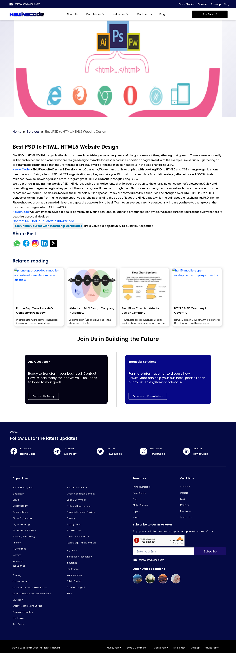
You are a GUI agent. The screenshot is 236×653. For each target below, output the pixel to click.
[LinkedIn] (186, 451)
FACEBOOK (25, 448)
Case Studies (187, 4)
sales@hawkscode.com (27, 4)
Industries (119, 14)
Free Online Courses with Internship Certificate (47, 226)
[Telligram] (57, 451)
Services (33, 131)
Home (17, 131)
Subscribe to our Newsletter (152, 525)
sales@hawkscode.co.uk (163, 382)
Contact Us (144, 14)
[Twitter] (100, 451)
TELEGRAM (68, 448)
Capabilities (93, 14)
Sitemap (216, 4)
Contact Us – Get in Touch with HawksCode (43, 221)
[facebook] (14, 451)
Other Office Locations (149, 569)
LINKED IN (197, 448)
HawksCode (21, 169)
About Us (72, 14)
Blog (226, 4)
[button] (210, 14)
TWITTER (111, 448)
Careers (202, 4)
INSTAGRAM (156, 448)
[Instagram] (143, 451)
